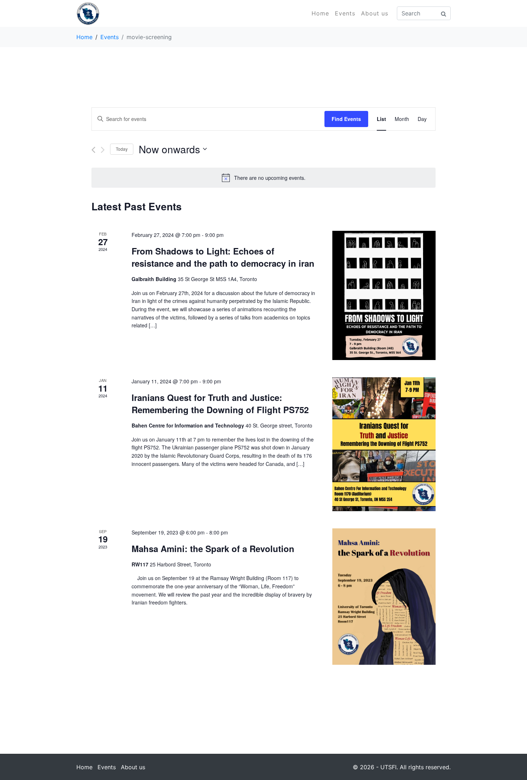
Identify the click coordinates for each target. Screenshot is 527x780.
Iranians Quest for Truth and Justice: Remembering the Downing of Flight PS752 (220, 403)
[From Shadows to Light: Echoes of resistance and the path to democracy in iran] (384, 295)
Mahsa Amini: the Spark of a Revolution (213, 548)
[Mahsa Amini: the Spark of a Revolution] (384, 596)
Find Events (346, 118)
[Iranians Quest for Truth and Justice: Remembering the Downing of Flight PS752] (384, 444)
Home (320, 13)
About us (374, 13)
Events (345, 13)
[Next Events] (103, 149)
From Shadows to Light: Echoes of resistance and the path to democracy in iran (223, 257)
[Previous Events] (93, 149)
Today (122, 149)
